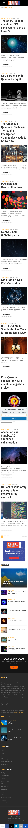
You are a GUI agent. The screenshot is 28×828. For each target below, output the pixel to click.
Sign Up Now (14, 418)
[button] (14, 409)
